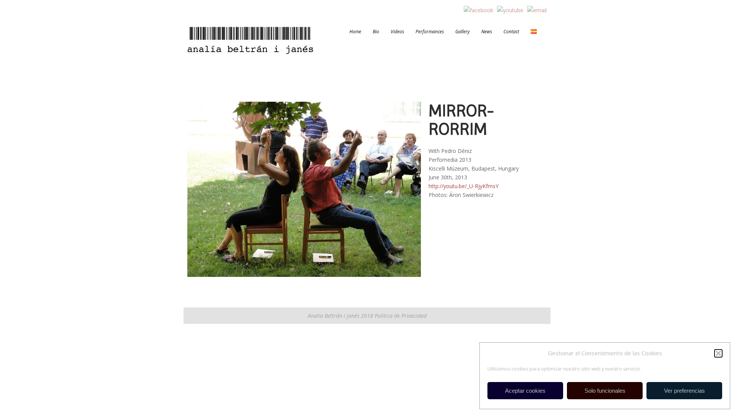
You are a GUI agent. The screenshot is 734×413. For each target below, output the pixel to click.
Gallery (462, 31)
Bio (376, 31)
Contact (511, 31)
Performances (430, 31)
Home (355, 31)
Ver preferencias (684, 390)
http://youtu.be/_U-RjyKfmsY (464, 186)
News (486, 31)
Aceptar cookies (525, 390)
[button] (718, 353)
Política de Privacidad (400, 315)
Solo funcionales (605, 390)
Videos (397, 31)
